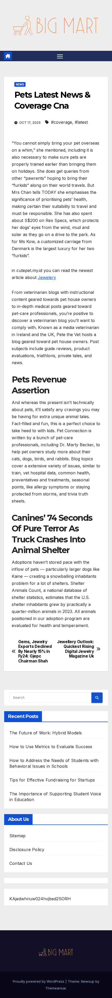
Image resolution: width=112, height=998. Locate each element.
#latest (81, 122)
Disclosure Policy (26, 849)
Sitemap (17, 835)
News (20, 84)
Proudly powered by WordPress (39, 981)
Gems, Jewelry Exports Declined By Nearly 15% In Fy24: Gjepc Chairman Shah (35, 652)
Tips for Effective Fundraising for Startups (52, 780)
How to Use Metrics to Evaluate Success (50, 746)
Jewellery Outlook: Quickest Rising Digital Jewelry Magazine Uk (75, 649)
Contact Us (20, 863)
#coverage (61, 122)
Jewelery (47, 277)
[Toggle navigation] (60, 56)
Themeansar (55, 988)
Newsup (87, 981)
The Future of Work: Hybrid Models (45, 732)
